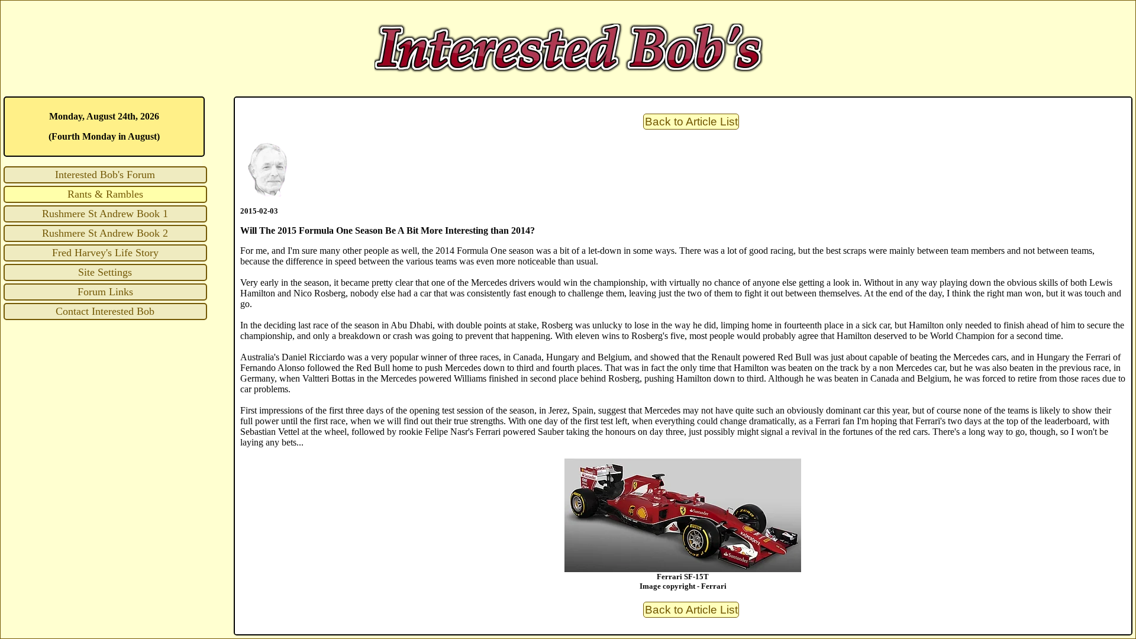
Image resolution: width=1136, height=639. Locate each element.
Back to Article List (691, 121)
